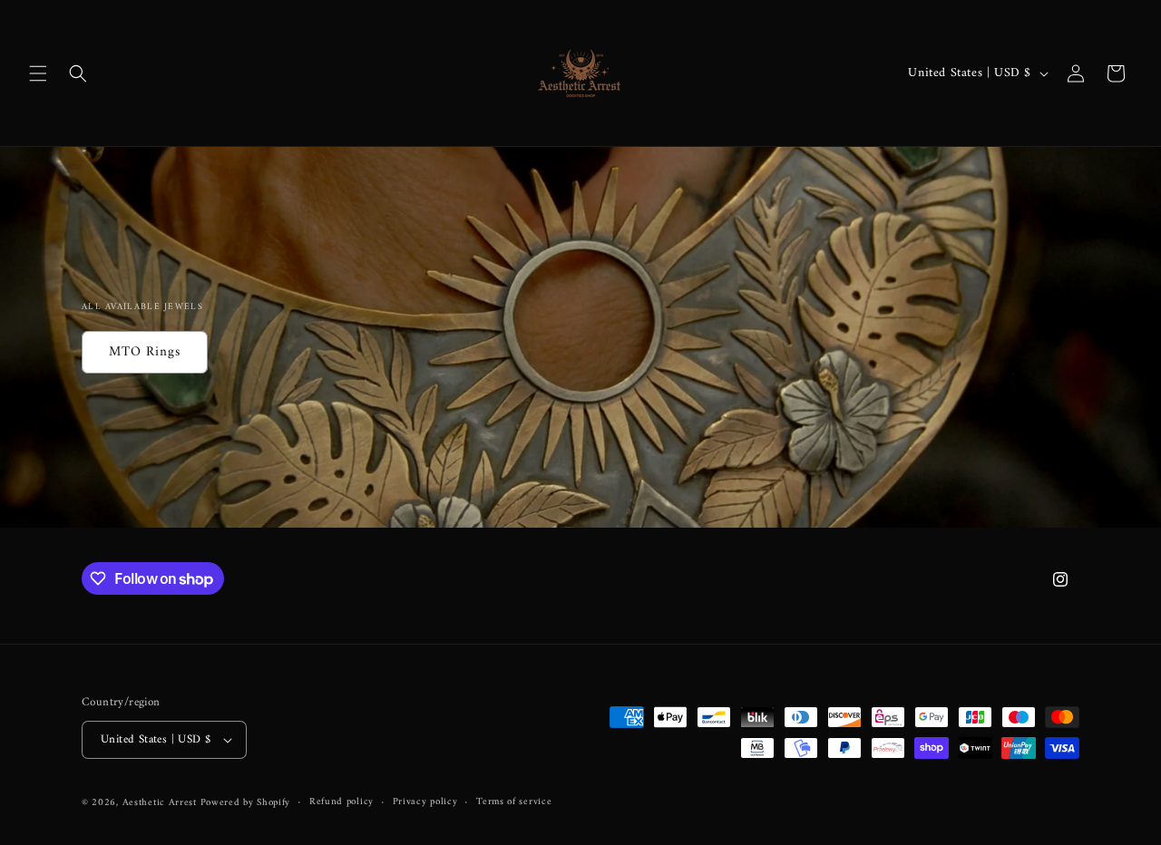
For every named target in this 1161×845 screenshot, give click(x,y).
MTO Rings (144, 351)
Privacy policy (425, 802)
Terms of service (513, 802)
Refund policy (341, 802)
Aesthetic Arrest (161, 802)
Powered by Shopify (245, 802)
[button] (38, 73)
